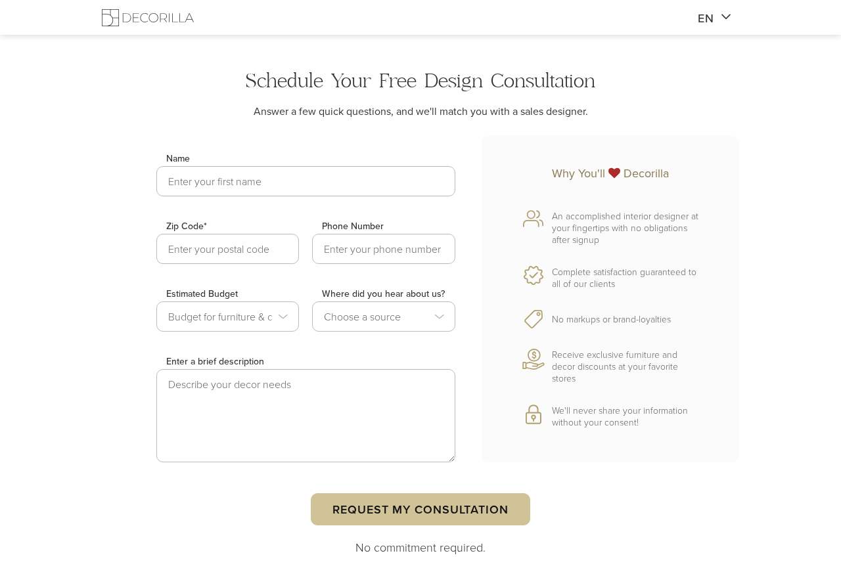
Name (178, 158)
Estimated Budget (202, 293)
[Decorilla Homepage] (148, 17)
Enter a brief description (215, 361)
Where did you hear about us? (383, 293)
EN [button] (706, 18)
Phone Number (353, 226)
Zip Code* (186, 226)
